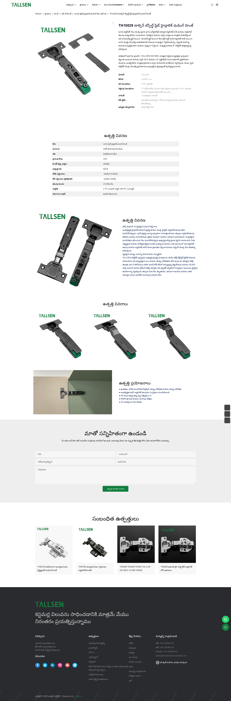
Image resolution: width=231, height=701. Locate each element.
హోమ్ (131, 643)
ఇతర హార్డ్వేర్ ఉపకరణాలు (98, 679)
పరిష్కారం (132, 648)
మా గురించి (133, 657)
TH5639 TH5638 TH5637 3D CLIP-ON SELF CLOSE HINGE (135, 568)
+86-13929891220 (166, 643)
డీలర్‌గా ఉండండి (135, 662)
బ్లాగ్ (130, 680)
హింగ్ (56, 14)
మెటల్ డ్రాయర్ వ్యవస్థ (97, 643)
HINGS (92, 652)
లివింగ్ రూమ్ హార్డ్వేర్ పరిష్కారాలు (47, 650)
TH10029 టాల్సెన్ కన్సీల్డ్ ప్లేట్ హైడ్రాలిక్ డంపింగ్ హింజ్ (130, 14)
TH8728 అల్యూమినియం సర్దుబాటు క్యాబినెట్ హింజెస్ (92, 568)
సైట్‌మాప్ (79, 696)
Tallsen (38, 14)
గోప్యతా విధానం (135, 676)
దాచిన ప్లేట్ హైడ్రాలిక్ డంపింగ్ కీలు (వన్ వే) (90, 14)
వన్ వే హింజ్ (66, 14)
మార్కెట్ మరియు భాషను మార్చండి (173, 662)
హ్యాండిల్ (92, 662)
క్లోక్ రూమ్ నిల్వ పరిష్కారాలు (45, 647)
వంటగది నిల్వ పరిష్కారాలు (45, 643)
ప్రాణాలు (48, 14)
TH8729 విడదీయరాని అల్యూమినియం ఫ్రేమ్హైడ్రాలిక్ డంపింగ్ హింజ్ (52, 568)
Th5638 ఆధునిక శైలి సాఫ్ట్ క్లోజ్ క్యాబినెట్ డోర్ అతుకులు (176, 568)
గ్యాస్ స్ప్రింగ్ (93, 657)
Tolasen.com (68, 696)
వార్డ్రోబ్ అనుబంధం (96, 674)
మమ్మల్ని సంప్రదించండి (137, 671)
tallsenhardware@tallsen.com (175, 656)
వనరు (131, 666)
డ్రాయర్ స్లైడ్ (93, 648)
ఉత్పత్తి (131, 652)
